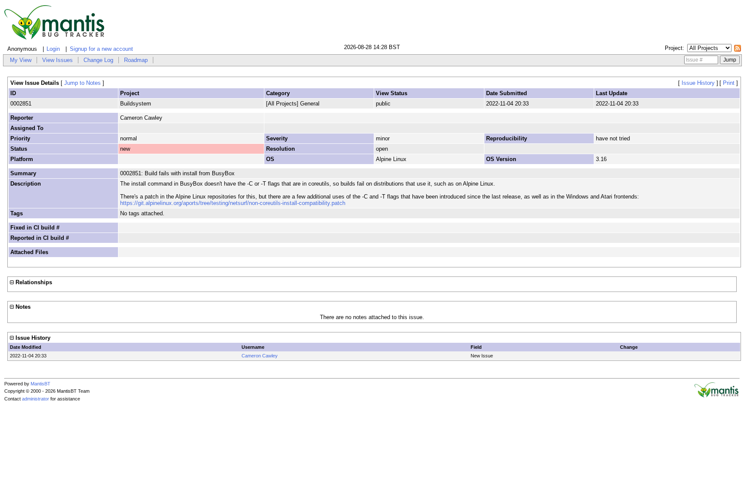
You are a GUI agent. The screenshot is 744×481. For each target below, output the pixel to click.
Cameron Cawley (260, 355)
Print (729, 83)
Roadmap (136, 60)
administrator (35, 398)
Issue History (698, 83)
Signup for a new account (101, 49)
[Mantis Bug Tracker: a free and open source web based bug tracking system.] (716, 395)
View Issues (57, 60)
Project (673, 48)
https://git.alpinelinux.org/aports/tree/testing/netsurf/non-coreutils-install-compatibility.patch (232, 203)
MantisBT (40, 383)
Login (53, 49)
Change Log (98, 60)
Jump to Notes (82, 83)
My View (20, 60)
